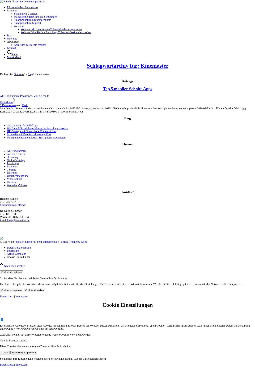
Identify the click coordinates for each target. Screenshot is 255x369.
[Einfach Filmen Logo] (22, 1)
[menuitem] (131, 7)
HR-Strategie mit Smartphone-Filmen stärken (31, 131)
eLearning (12, 157)
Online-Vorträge (16, 160)
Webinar (11, 182)
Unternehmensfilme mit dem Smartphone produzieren (36, 137)
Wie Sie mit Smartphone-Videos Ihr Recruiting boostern (37, 128)
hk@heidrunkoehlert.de (13, 204)
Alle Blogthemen (9, 95)
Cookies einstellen (34, 290)
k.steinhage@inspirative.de (14, 220)
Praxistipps (26, 95)
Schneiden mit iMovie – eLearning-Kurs (29, 134)
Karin (25, 105)
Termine (11, 169)
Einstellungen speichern (24, 352)
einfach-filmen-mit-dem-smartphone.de (37, 241)
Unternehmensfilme (17, 175)
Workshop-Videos (17, 185)
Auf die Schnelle (16, 154)
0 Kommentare (8, 105)
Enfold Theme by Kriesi (74, 241)
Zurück (4, 352)
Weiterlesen (6, 102)
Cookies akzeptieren (11, 272)
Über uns (12, 172)
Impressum (21, 296)
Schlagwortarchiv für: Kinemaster (127, 66)
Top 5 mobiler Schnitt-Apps (127, 88)
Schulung (12, 166)
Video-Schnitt (41, 95)
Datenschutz (7, 296)
